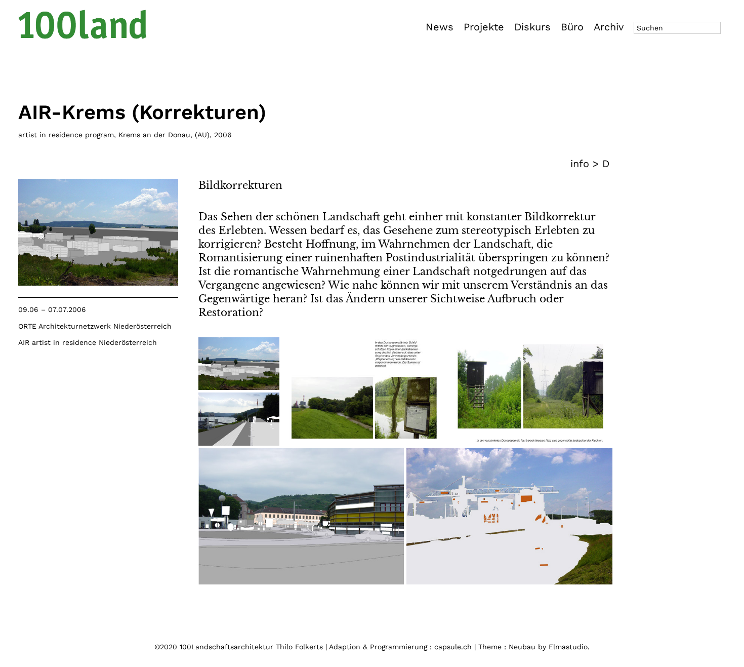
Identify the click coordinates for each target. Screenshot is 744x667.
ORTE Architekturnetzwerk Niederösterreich (95, 326)
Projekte (484, 27)
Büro (572, 27)
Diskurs (532, 27)
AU (202, 135)
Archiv (609, 27)
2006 (223, 135)
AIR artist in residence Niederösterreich (87, 342)
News (439, 27)
